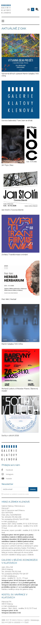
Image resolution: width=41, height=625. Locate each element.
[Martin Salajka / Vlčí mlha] (20, 323)
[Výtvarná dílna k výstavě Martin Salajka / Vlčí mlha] (20, 52)
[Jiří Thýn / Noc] (20, 144)
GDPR (26, 620)
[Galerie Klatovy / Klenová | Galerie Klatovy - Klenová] (6, 9)
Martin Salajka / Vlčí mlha (12, 344)
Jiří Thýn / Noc (7, 165)
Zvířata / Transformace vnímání (15, 255)
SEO (3, 622)
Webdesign (35, 620)
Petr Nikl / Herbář (9, 299)
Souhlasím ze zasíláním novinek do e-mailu (16, 494)
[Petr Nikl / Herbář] (20, 278)
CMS (9, 622)
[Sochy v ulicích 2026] (20, 414)
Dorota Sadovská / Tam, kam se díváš (17, 121)
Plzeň (26, 622)
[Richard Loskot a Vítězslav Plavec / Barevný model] (20, 367)
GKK (3, 620)
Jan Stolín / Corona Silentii (12, 210)
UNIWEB (17, 622)
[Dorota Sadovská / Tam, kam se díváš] (20, 99)
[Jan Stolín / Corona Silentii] (20, 189)
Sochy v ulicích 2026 (10, 436)
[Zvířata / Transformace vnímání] (20, 233)
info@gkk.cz (12, 521)
